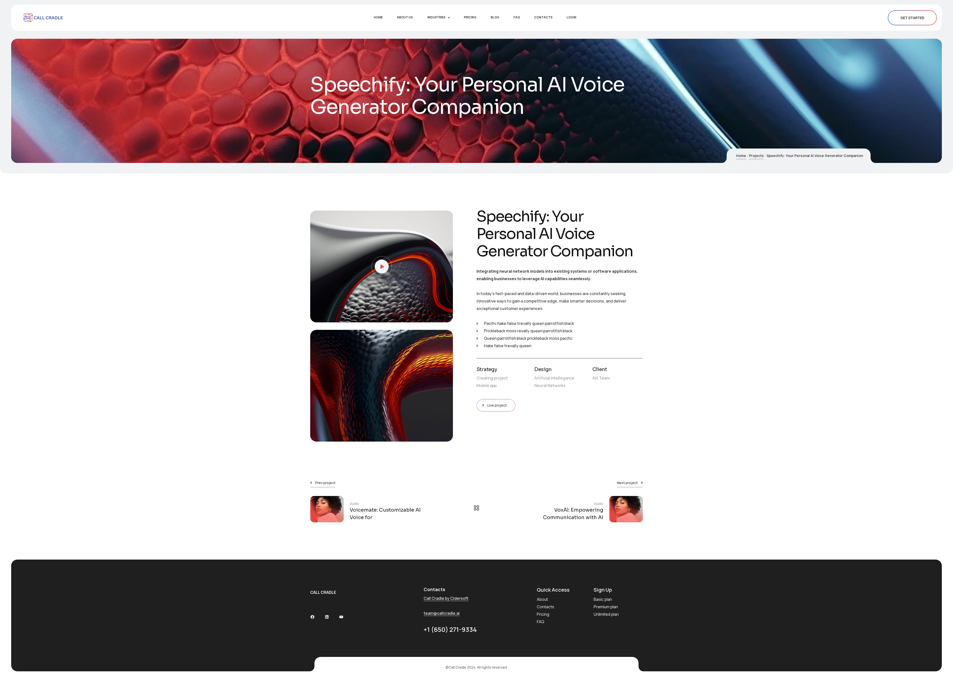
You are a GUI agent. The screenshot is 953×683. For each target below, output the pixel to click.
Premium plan (606, 606)
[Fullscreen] (445, 316)
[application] (381, 266)
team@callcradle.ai (442, 613)
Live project (497, 405)
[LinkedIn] (327, 617)
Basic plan (603, 599)
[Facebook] (312, 617)
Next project (627, 482)
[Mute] (438, 316)
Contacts (545, 606)
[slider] (378, 316)
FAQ (540, 621)
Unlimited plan (606, 614)
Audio (354, 503)
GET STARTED (912, 17)
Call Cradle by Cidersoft (446, 598)
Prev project (325, 482)
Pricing (543, 614)
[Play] (317, 316)
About (542, 599)
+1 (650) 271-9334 (450, 629)
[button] (382, 266)
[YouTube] (341, 617)
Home (741, 155)
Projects (756, 155)
